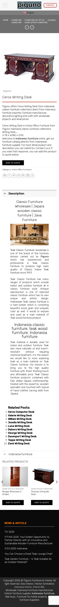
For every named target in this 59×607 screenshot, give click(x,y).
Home (5, 20)
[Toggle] (4, 193)
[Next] (56, 488)
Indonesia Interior (23, 587)
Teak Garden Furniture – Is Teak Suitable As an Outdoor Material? (28, 560)
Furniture (16, 20)
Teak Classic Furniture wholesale (28, 250)
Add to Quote (13, 163)
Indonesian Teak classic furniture (28, 301)
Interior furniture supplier (17, 593)
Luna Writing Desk (19, 426)
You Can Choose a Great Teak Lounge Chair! (28, 553)
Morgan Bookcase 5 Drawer (11, 493)
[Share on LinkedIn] (28, 176)
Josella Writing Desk (20, 422)
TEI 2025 (9, 531)
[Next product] (27, 27)
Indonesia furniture (27, 138)
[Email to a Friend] (18, 176)
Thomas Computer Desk (40, 493)
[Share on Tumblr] (32, 176)
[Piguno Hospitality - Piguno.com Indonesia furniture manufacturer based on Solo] (29, 5)
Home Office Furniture (36, 22)
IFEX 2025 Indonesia (16, 548)
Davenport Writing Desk (22, 436)
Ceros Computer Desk (21, 411)
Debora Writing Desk (20, 429)
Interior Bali (38, 587)
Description (16, 193)
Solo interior (27, 583)
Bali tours (10, 596)
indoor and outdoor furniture (26, 285)
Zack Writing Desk (19, 443)
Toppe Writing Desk (19, 440)
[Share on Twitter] (14, 176)
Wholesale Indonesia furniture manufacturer (29, 590)
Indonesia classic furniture (28, 326)
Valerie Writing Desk (20, 415)
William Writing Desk (20, 419)
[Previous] (2, 488)
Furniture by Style (35, 20)
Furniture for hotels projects (32, 596)
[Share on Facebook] (9, 176)
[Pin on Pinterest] (23, 176)
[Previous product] (32, 27)
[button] (5, 5)
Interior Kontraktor (44, 583)
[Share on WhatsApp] (4, 176)
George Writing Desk (20, 433)
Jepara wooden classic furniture (30, 210)
